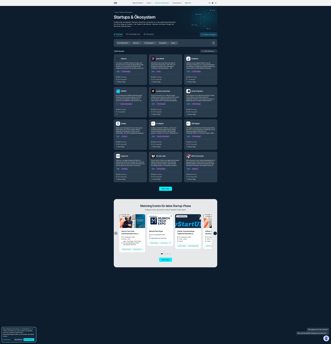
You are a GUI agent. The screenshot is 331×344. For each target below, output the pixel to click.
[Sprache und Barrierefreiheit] (212, 2)
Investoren (164, 243)
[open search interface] (209, 2)
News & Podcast (138, 3)
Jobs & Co (188, 3)
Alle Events (165, 260)
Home (117, 12)
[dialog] (19, 334)
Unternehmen (127, 249)
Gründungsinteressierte (196, 245)
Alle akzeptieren (29, 339)
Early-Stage (137, 249)
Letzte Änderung (209, 51)
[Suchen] (213, 42)
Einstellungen (7, 339)
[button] (215, 233)
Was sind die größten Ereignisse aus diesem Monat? (313, 333)
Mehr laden (165, 189)
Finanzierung (176, 3)
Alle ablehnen (18, 339)
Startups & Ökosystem (161, 3)
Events (149, 3)
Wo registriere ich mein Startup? (318, 329)
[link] (130, 69)
